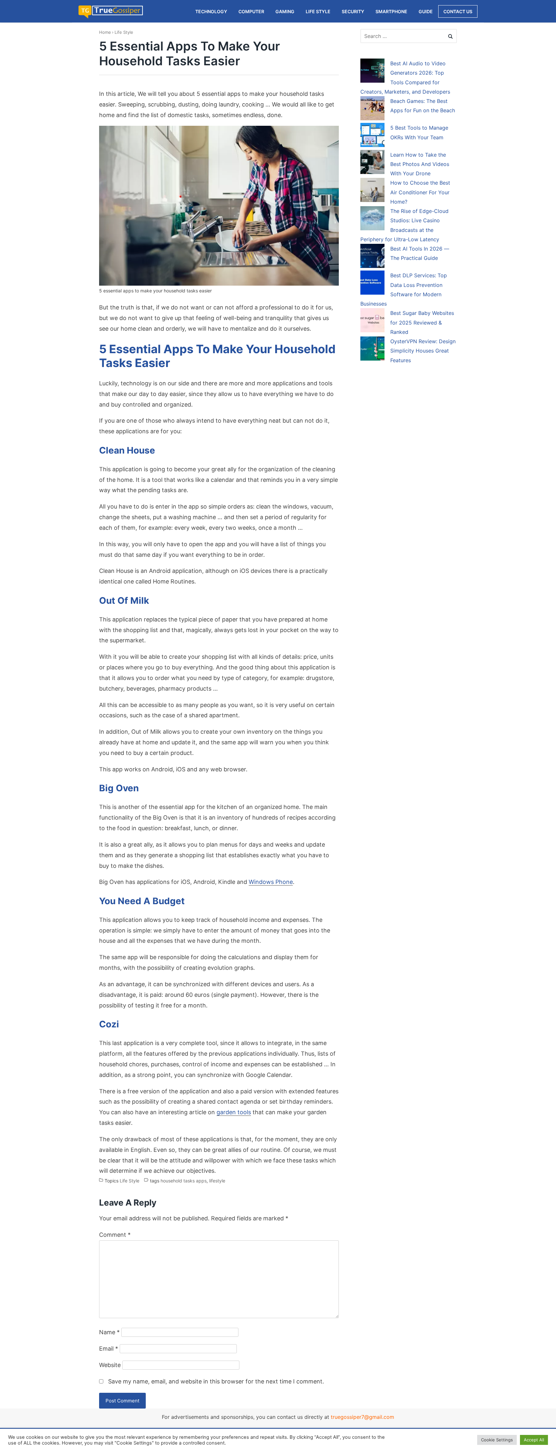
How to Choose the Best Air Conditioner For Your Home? (420, 192)
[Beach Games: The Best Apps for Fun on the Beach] (372, 109)
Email (108, 1348)
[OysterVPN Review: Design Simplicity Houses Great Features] (372, 349)
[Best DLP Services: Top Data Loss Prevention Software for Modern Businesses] (372, 284)
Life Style (124, 32)
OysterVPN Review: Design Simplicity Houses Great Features (423, 350)
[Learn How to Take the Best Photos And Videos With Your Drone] (372, 163)
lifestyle (217, 1180)
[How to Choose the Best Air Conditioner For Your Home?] (372, 191)
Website (110, 1365)
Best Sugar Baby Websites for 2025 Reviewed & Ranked (422, 322)
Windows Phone (271, 881)
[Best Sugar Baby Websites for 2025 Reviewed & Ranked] (372, 321)
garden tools (234, 1112)
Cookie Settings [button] (497, 1439)
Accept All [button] (534, 1439)
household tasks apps (184, 1180)
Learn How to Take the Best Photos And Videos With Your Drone (419, 164)
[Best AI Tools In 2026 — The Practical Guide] (372, 257)
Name (109, 1332)
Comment (115, 1234)
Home (105, 32)
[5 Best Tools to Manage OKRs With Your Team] (372, 136)
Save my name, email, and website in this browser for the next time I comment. (216, 1381)
